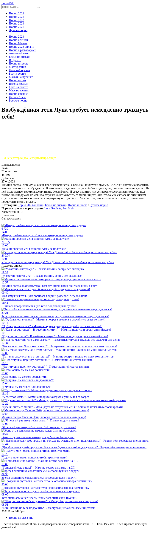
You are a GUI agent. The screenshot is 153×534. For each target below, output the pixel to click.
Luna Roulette (52, 208)
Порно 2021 (16, 13)
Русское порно (99, 205)
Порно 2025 (16, 26)
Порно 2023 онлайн (30, 205)
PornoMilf (7, 3)
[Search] (38, 7)
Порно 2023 (16, 20)
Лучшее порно (18, 30)
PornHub (68, 208)
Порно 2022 (16, 16)
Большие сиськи (55, 205)
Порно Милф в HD (21, 517)
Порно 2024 (16, 23)
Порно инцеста (77, 205)
